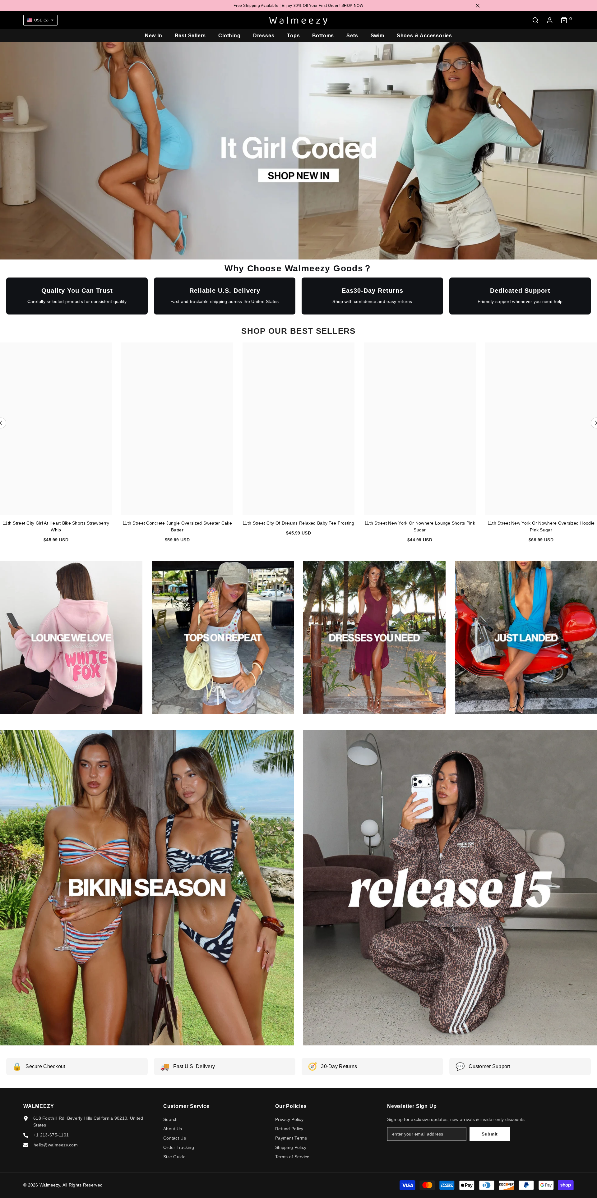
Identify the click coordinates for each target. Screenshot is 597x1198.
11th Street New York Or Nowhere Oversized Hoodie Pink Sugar (541, 526)
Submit (490, 1133)
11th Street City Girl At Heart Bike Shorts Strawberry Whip (56, 526)
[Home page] (298, 20)
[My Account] (549, 20)
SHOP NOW (352, 5)
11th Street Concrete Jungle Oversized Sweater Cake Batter (177, 526)
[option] (177, 444)
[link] (71, 637)
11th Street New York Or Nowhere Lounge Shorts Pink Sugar (419, 526)
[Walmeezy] (223, 637)
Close (477, 5)
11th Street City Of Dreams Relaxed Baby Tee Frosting (298, 523)
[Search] (535, 20)
